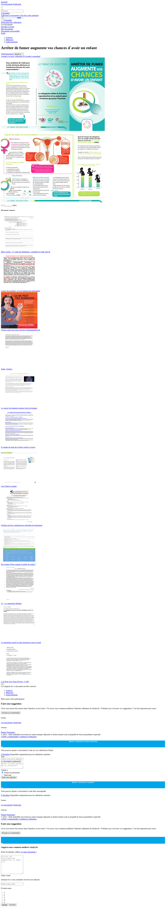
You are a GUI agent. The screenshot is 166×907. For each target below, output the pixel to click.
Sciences (9, 38)
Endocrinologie (12, 42)
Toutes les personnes (12, 773)
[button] (6, 206)
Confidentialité (13, 737)
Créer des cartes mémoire (29, 15)
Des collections (15, 22)
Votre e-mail (5, 875)
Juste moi (7, 775)
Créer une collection (9, 777)
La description (11, 761)
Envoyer (13, 905)
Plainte (3, 732)
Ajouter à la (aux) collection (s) (13, 56)
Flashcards (17, 4)
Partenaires (11, 732)
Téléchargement (7, 54)
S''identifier (5, 13)
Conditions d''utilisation (28, 737)
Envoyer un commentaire (11, 713)
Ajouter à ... (19, 54)
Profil (3, 33)
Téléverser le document (10, 15)
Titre (2, 757)
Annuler (4, 905)
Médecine (9, 40)
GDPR (4, 737)
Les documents (7, 4)
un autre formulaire (28, 852)
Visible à (4, 770)
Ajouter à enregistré (32, 56)
